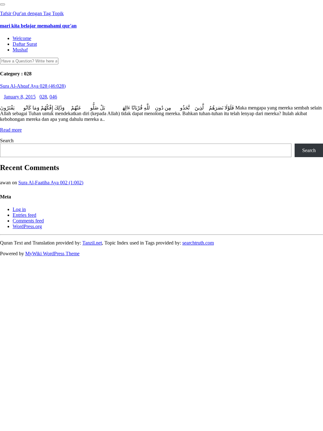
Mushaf (20, 49)
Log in (19, 209)
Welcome (22, 38)
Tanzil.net (92, 242)
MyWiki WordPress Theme (52, 253)
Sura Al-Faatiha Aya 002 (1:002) (50, 182)
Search (7, 140)
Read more (11, 130)
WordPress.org (27, 226)
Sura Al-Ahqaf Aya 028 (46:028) (33, 86)
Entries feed (24, 215)
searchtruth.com (198, 242)
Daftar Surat (25, 44)
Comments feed (28, 220)
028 (43, 96)
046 (53, 96)
